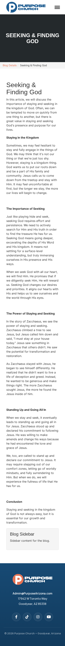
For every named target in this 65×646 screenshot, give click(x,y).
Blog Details (10, 65)
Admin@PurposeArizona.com (32, 593)
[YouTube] (48, 617)
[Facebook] (16, 617)
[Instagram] (38, 617)
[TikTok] (27, 617)
